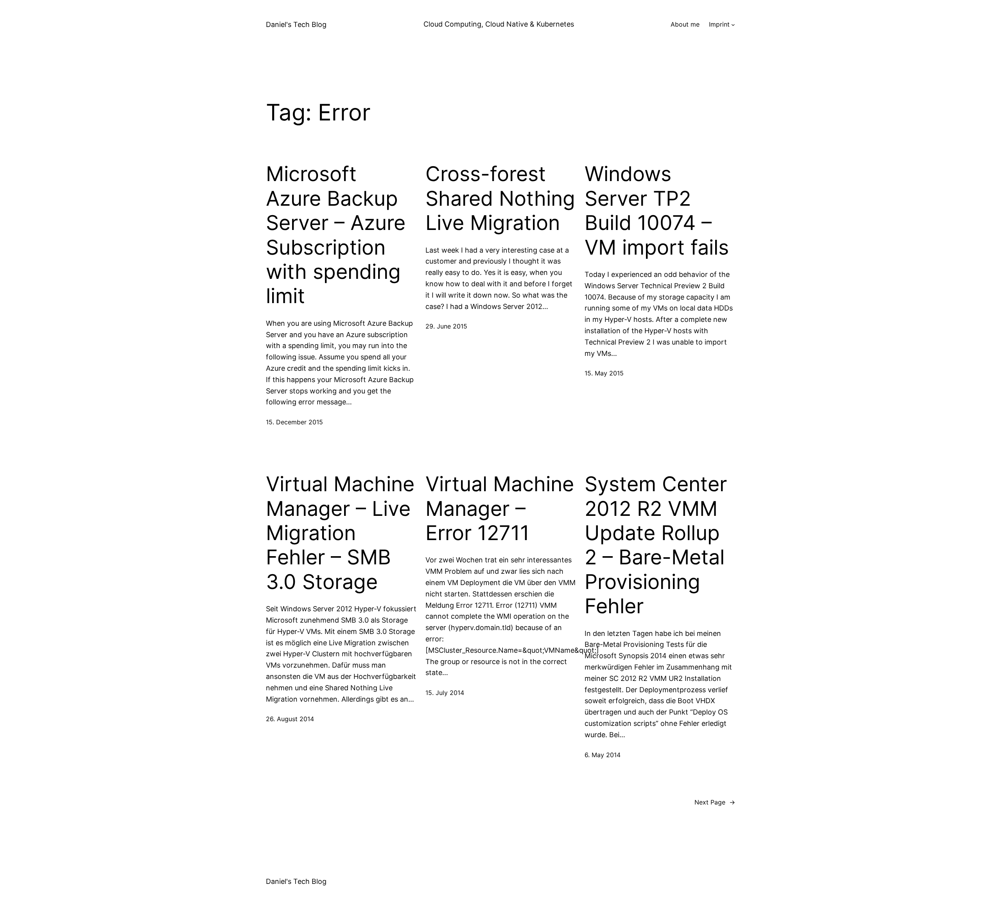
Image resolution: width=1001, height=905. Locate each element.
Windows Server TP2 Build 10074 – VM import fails (657, 210)
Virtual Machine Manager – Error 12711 (499, 508)
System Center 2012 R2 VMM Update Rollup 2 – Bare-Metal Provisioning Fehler (656, 545)
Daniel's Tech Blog (296, 24)
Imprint (719, 24)
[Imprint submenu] (733, 25)
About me (685, 24)
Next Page (714, 802)
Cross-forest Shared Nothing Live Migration (500, 198)
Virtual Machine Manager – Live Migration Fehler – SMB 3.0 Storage (340, 533)
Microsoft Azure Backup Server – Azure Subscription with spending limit (335, 235)
